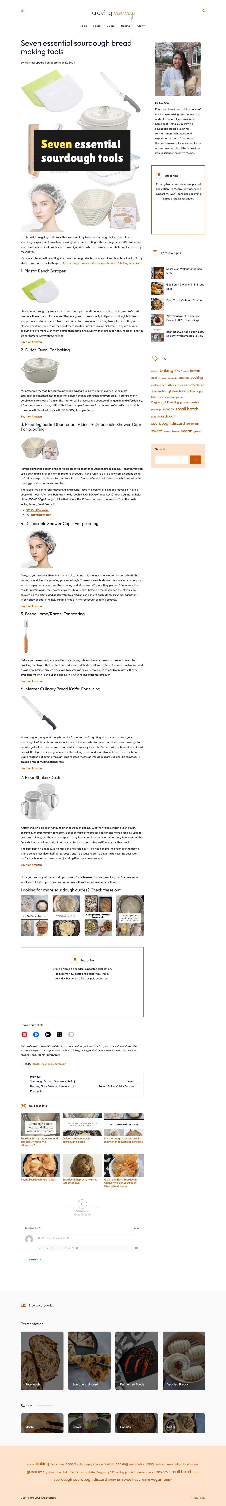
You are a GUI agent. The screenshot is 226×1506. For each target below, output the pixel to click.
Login (136, 1227)
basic (178, 371)
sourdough (59, 1064)
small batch (186, 409)
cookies (183, 378)
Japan (200, 391)
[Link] (73, 1248)
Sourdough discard (85, 1384)
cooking (197, 377)
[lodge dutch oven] (40, 369)
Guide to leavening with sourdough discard (77, 1140)
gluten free (177, 391)
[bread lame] (26, 636)
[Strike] (52, 1248)
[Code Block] (69, 1248)
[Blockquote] (64, 1248)
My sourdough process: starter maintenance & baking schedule (101, 263)
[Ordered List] (56, 1248)
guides (37, 1064)
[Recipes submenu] (101, 25)
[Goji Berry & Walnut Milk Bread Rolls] (157, 289)
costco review (158, 384)
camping (162, 378)
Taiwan (167, 431)
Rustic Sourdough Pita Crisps (38, 1179)
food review (159, 391)
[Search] (195, 459)
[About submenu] (145, 25)
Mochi (29, 1427)
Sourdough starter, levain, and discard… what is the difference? (39, 1142)
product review (189, 402)
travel (176, 431)
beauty (185, 371)
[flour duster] (40, 802)
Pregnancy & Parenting (165, 402)
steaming (192, 423)
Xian (27, 62)
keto (153, 397)
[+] (81, 1248)
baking (166, 370)
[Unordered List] (60, 1248)
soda (153, 416)
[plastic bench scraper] (40, 290)
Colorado (172, 377)
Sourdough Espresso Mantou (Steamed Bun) (80, 1181)
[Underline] (47, 1248)
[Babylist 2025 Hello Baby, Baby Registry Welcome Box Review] (157, 336)
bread (195, 370)
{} (77, 1248)
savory (168, 408)
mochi (162, 397)
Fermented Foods (132, 1384)
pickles (180, 397)
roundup (47, 1064)
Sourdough (32, 1384)
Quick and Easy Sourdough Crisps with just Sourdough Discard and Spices (120, 1183)
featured (182, 384)
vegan (186, 430)
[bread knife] (40, 712)
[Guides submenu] (116, 25)
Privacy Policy (197, 1497)
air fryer (154, 371)
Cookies (125, 1427)
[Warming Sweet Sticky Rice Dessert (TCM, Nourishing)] (157, 320)
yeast (198, 431)
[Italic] (43, 1248)
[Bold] (39, 1248)
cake (154, 377)
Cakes (77, 1427)
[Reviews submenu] (131, 25)
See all (171, 1427)
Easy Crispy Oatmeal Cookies (184, 300)
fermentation (196, 385)
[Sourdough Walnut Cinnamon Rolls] (157, 273)
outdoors (171, 397)
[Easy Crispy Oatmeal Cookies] (157, 305)
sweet (157, 430)
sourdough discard (168, 423)
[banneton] (40, 448)
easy (172, 384)
